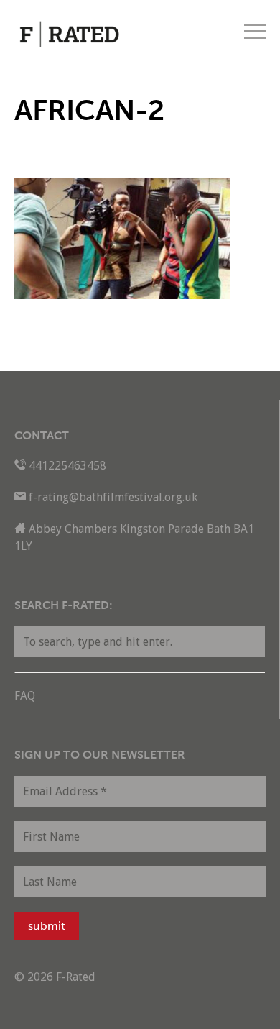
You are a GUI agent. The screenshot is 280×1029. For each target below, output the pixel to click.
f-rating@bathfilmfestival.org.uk (113, 497)
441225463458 (67, 465)
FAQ (24, 696)
